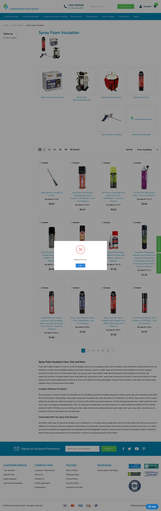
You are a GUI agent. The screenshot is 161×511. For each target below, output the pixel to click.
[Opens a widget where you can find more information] (152, 507)
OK (80, 265)
